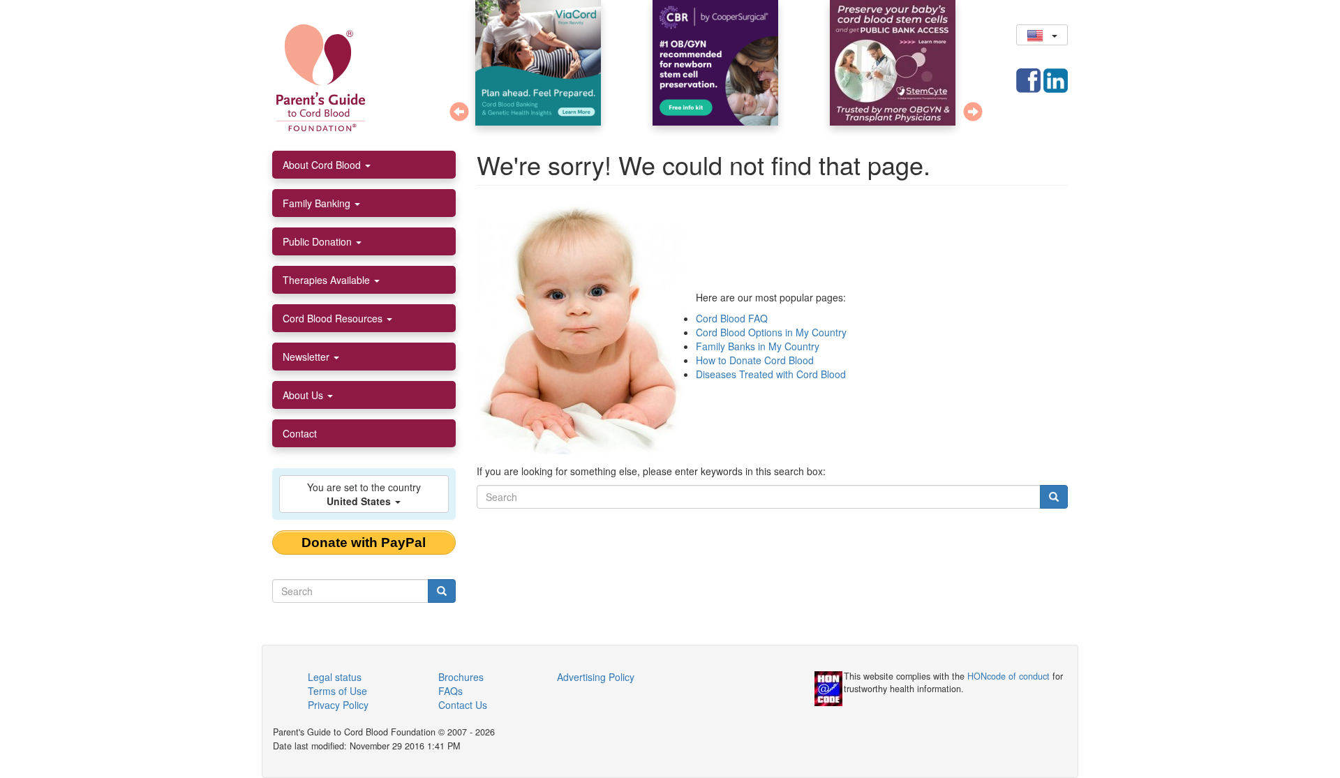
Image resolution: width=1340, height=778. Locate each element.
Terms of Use (337, 691)
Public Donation (319, 241)
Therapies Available (328, 280)
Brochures (461, 677)
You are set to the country (364, 494)
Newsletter (307, 357)
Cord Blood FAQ (732, 318)
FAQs (450, 691)
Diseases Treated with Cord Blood (771, 374)
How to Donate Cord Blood (755, 360)
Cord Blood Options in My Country (771, 332)
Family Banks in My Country (757, 346)
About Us (304, 395)
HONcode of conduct (1008, 676)
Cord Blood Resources (334, 318)
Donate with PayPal (364, 542)
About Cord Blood (323, 165)
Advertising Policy (595, 677)
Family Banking (318, 203)
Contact (300, 433)
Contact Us (462, 705)
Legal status (335, 677)
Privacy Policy (338, 705)
